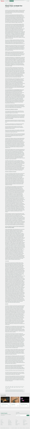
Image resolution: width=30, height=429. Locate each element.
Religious (12, 387)
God (14, 386)
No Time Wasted (13, 404)
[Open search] (26, 1)
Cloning (6, 386)
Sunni (22, 387)
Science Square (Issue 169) (4, 404)
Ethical (12, 386)
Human (16, 386)
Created (8, 386)
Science (19, 387)
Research (14, 387)
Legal (21, 386)
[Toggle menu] (28, 1)
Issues (20, 386)
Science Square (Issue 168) (24, 404)
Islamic (18, 386)
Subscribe (28, 415)
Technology (7, 388)
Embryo (10, 386)
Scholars (17, 387)
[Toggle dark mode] (27, 1)
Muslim (7, 387)
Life (23, 386)
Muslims (10, 387)
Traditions (9, 388)
